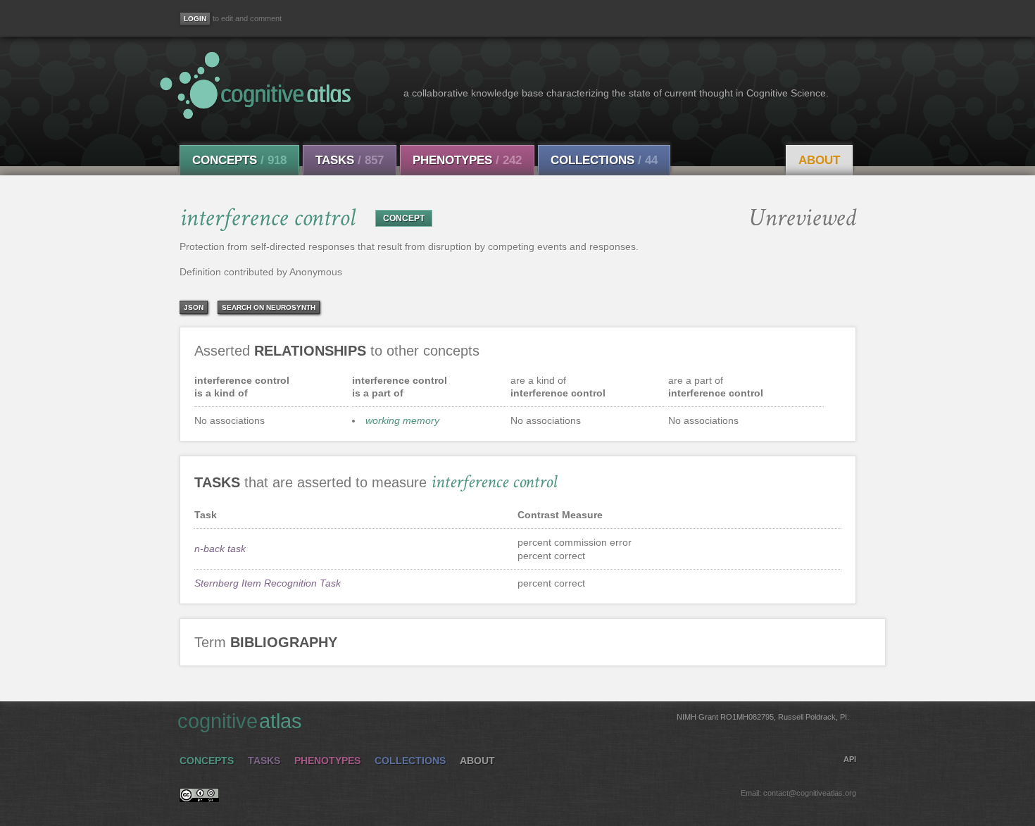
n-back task (220, 548)
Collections (604, 160)
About (819, 160)
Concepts (239, 160)
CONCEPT (404, 218)
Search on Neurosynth (268, 307)
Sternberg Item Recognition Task (267, 583)
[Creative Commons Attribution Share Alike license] (199, 798)
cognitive (513, 721)
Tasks (349, 160)
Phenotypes (467, 160)
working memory (402, 420)
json (193, 307)
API (849, 759)
